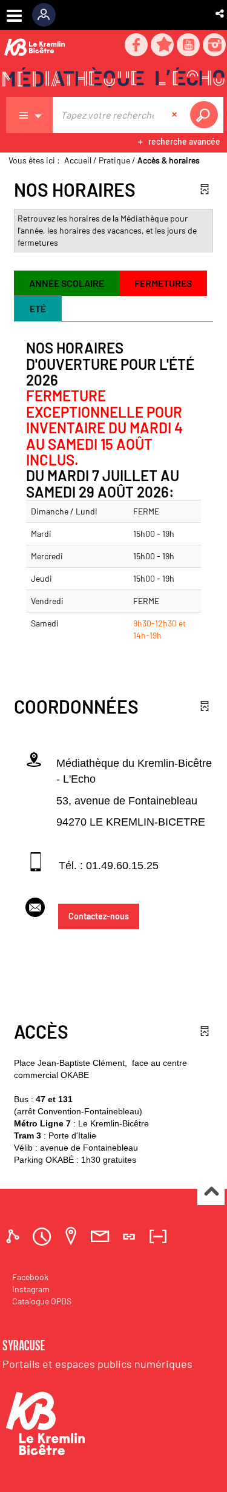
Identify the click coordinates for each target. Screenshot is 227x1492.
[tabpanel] (113, 499)
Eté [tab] (38, 308)
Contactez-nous (98, 916)
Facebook (30, 1277)
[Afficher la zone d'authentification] (48, 15)
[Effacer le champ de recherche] (175, 115)
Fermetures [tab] (163, 283)
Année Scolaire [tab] (66, 283)
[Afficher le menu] (14, 16)
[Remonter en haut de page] (211, 1192)
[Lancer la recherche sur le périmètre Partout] (206, 115)
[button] (220, 13)
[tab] (14, 1236)
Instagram (31, 1289)
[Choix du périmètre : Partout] (29, 115)
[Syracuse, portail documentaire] (113, 79)
